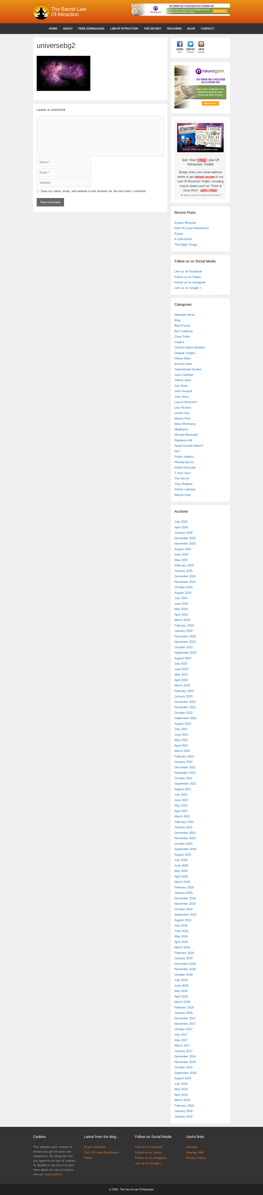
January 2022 (183, 762)
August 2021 (182, 789)
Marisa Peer (182, 418)
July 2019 (180, 925)
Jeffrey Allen (182, 380)
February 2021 (184, 822)
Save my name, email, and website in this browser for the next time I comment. (94, 191)
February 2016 (184, 1105)
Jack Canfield (183, 375)
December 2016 (185, 1056)
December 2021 (185, 767)
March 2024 (182, 620)
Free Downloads (91, 28)
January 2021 (183, 827)
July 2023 (180, 663)
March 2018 (182, 1002)
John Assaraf (183, 391)
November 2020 (185, 838)
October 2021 (183, 778)
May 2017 (180, 1040)
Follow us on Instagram (190, 282)
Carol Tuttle (182, 336)
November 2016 (185, 1062)
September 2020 (185, 849)
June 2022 (181, 734)
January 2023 (183, 696)
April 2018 (181, 996)
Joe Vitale (181, 385)
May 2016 (180, 1089)
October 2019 (183, 909)
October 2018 (183, 974)
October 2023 (183, 647)
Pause (178, 233)
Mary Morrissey (185, 424)
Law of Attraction (124, 28)
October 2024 (183, 587)
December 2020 (185, 833)
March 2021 (182, 816)
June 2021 (181, 800)
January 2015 (183, 1116)
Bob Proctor (182, 325)
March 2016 (182, 1100)
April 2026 (181, 527)
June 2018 (181, 985)
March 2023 (182, 685)
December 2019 (185, 898)
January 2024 (183, 631)
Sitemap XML (195, 1152)
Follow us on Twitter (187, 277)
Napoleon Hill (183, 440)
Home (53, 28)
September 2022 (185, 718)
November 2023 (185, 641)
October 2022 (183, 712)
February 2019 (184, 953)
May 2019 (180, 936)
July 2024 (180, 598)
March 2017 (182, 1045)
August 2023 (182, 658)
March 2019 (182, 947)
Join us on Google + (187, 288)
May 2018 (180, 991)
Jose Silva (181, 396)
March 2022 (182, 751)
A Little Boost (183, 239)
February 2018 (184, 1007)
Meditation (181, 429)
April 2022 (181, 745)
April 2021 (181, 811)
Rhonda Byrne (183, 462)
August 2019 (182, 920)
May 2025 (180, 560)
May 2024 (180, 609)
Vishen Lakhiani (185, 489)
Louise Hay (181, 413)
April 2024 (181, 614)
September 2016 (185, 1073)
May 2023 (180, 674)
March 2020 (182, 882)
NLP (177, 451)
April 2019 (181, 942)
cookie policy (52, 1174)
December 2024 (185, 576)
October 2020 (183, 843)
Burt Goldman (183, 331)
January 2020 (183, 892)
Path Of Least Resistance (191, 228)
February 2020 (184, 887)
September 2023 (185, 652)
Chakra (179, 342)
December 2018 (185, 963)
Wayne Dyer (182, 495)
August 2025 (182, 549)
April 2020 (181, 876)
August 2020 (182, 854)
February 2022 (184, 756)
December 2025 (185, 538)
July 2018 (180, 980)
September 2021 (185, 783)
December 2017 (185, 1018)
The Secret (152, 28)
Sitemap (191, 1147)
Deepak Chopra (184, 353)
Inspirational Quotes (187, 369)
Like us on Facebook (188, 271)
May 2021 (180, 805)
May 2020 (180, 871)
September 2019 (185, 914)
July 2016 (180, 1084)
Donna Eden (182, 358)
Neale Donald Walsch (188, 445)
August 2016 (182, 1078)
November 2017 (185, 1023)
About (68, 28)
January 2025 (183, 571)
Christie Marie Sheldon (189, 347)
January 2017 (183, 1051)
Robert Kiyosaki (185, 467)
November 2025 (185, 543)
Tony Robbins (183, 484)
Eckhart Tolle (183, 364)
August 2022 (182, 723)
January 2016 (183, 1111)
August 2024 (182, 592)
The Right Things (185, 244)
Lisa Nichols (182, 407)
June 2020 (181, 865)
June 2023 (181, 669)
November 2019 (185, 903)
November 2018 (185, 969)
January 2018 (183, 1012)
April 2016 (181, 1094)
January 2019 (183, 958)
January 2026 (183, 532)
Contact (207, 28)
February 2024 (184, 625)
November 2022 (185, 707)
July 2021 (180, 794)
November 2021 (185, 772)
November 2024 (185, 582)
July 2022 (180, 729)
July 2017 (180, 1034)
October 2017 (183, 1029)
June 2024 (181, 603)
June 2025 (181, 554)
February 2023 (184, 691)
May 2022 (180, 740)
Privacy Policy (195, 1158)
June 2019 (181, 931)
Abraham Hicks (184, 314)
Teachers (174, 28)
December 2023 (185, 636)
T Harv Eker (182, 473)
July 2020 (180, 860)
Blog (191, 28)
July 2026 (180, 521)
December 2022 (185, 702)
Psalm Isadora (184, 456)
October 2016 (183, 1067)
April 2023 (181, 680)
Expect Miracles (185, 223)
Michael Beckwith (186, 434)
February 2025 (184, 565)
